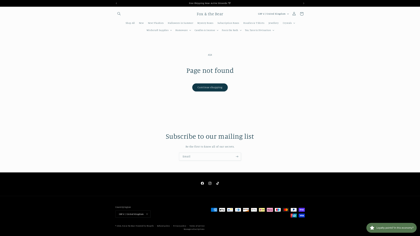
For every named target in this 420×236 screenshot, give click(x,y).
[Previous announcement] (116, 3)
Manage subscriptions (194, 229)
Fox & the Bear (128, 226)
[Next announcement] (303, 3)
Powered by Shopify (145, 226)
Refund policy (163, 226)
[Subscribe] (237, 157)
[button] (119, 14)
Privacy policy (179, 226)
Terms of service (197, 226)
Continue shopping (210, 87)
